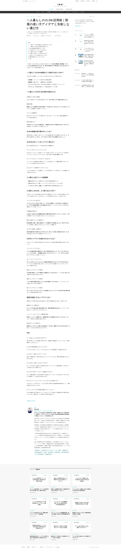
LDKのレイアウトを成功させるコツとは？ (38, 55)
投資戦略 (48, 12)
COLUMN (51, 9)
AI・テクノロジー (75, 12)
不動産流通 (77, 1)
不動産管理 (82, 1)
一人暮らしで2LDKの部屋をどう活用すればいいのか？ (41, 44)
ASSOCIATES (69, 9)
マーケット (43, 12)
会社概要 (93, 1)
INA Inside (82, 12)
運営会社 (28, 547)
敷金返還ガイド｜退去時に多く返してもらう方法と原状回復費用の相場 (88, 75)
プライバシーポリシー (49, 547)
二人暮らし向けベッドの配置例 (36, 51)
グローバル (68, 12)
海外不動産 (88, 1)
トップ (38, 12)
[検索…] (23, 1)
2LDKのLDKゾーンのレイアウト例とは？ (38, 50)
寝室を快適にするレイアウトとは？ (37, 57)
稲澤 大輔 (29, 35)
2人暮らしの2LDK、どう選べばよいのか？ (38, 53)
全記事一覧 (23, 547)
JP (96, 1)
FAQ (30, 58)
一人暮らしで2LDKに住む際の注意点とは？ (38, 46)
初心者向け (33, 400)
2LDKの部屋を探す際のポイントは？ (37, 48)
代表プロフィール (35, 547)
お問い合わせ (42, 547)
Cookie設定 (57, 547)
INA (60, 5)
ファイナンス (54, 12)
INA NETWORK (59, 9)
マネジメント (61, 12)
